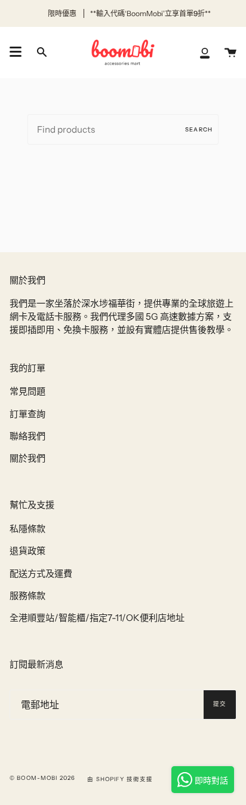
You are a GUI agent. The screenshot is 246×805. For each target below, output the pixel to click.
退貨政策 (27, 550)
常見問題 (27, 391)
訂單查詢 (27, 414)
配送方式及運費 (41, 573)
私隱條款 (27, 528)
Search (199, 129)
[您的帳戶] (204, 52)
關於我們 (27, 458)
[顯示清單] (15, 52)
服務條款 (27, 595)
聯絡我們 (27, 436)
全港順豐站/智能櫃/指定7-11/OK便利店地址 (97, 617)
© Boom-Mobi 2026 (42, 778)
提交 (219, 703)
